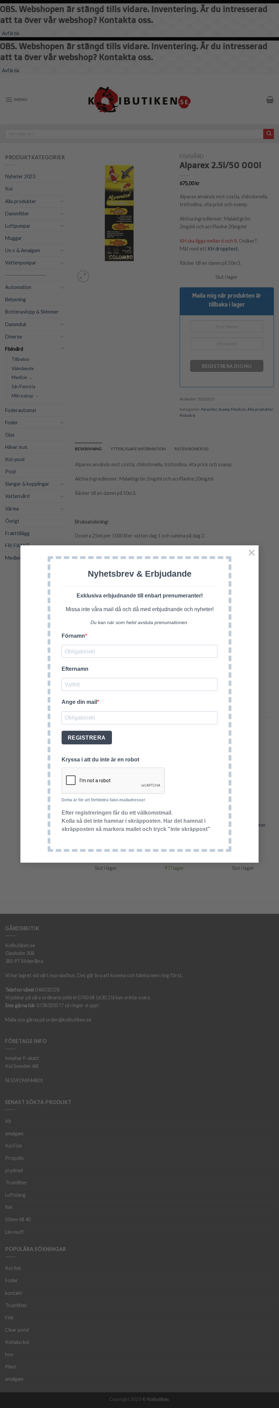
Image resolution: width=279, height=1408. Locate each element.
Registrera (87, 738)
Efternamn (75, 669)
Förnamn (73, 636)
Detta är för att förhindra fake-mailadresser (103, 800)
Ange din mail (79, 702)
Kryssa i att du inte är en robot (100, 759)
